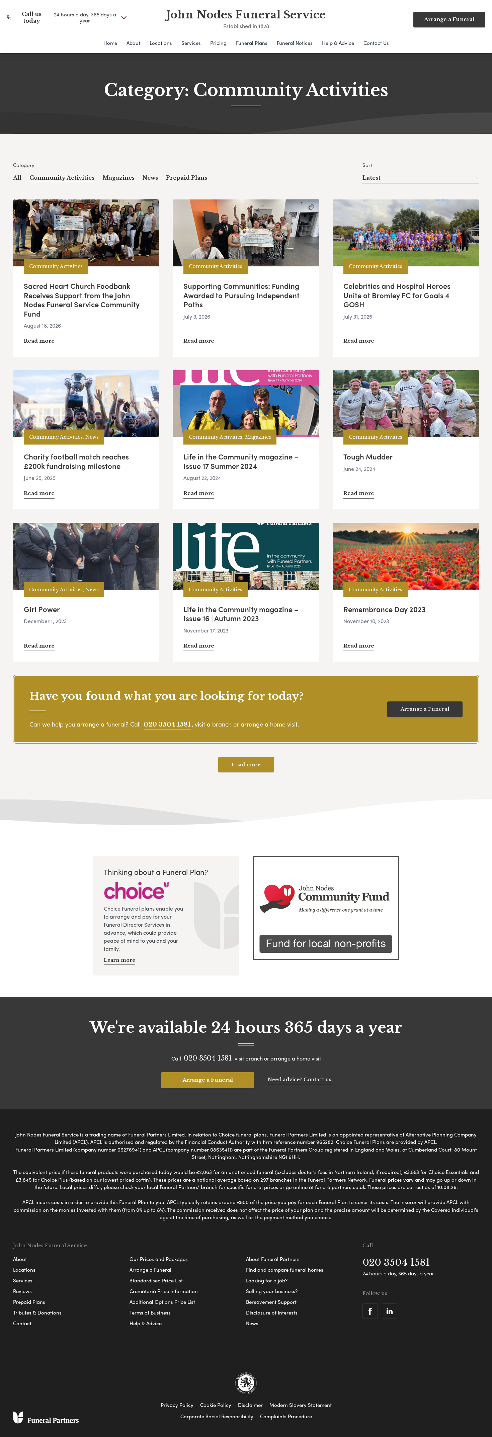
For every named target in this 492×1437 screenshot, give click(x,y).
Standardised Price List (156, 1280)
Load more (246, 764)
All (17, 177)
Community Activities (61, 177)
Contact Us (376, 43)
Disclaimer (250, 1405)
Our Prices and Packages (159, 1259)
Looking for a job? (267, 1280)
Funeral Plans (251, 43)
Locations (161, 43)
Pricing (218, 43)
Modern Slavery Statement (300, 1405)
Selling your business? (272, 1291)
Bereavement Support (271, 1301)
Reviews (22, 1291)
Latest (371, 177)
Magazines (118, 177)
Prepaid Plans (186, 177)
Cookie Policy (215, 1405)
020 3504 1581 (167, 724)
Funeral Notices (295, 43)
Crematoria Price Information (164, 1291)
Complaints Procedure (286, 1416)
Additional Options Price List (162, 1301)
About (133, 43)
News (150, 177)
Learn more (119, 960)
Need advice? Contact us (299, 1079)
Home (110, 43)
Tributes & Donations (37, 1312)
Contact (22, 1323)
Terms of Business (150, 1312)
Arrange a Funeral (449, 19)
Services (191, 43)
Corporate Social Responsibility (216, 1416)
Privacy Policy (177, 1405)
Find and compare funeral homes (284, 1269)
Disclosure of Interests (272, 1312)
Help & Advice (338, 43)
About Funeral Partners (273, 1259)
